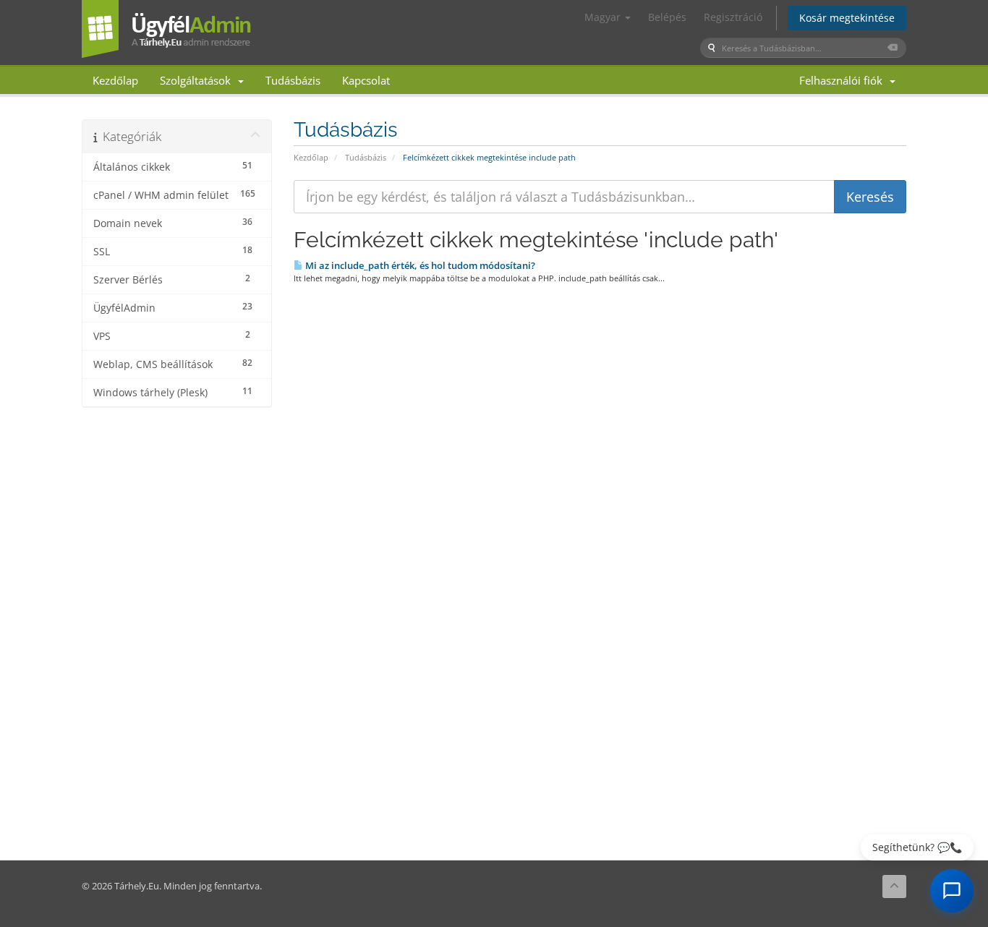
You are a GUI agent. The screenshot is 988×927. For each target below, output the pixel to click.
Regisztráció (733, 17)
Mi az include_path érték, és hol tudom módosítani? (419, 265)
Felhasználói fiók (843, 80)
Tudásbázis (292, 80)
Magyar (603, 17)
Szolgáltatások (198, 80)
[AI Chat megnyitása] (952, 891)
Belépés (667, 17)
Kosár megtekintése (847, 18)
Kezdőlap (115, 80)
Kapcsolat (366, 80)
